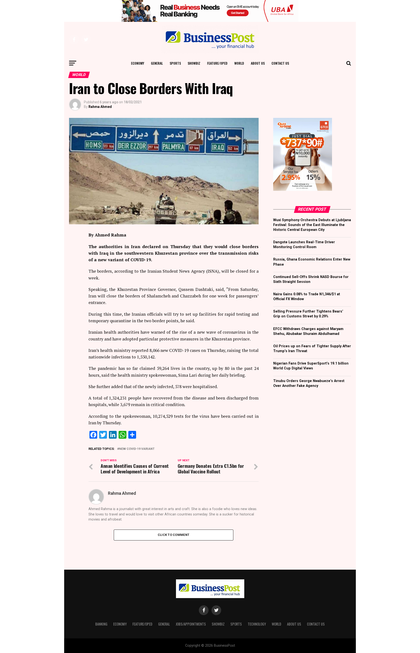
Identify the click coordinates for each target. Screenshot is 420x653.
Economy (137, 63)
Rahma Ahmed (100, 107)
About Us (258, 63)
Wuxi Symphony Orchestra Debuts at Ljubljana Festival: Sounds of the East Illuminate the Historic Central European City (312, 225)
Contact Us (280, 63)
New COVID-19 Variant (137, 449)
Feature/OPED (217, 63)
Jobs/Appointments (191, 624)
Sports (175, 63)
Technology (257, 624)
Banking (101, 624)
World (239, 63)
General (157, 63)
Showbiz (194, 63)
